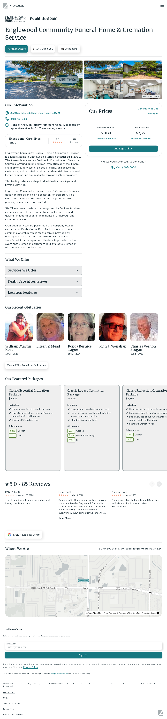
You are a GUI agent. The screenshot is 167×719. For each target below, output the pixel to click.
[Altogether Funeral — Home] (5, 5)
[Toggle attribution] (158, 613)
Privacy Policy (30, 667)
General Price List (148, 108)
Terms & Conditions (11, 703)
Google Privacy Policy (59, 674)
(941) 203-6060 (18, 119)
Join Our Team (9, 692)
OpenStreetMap (149, 613)
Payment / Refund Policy (13, 714)
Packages (152, 113)
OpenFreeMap (110, 613)
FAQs (5, 698)
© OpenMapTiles (124, 613)
